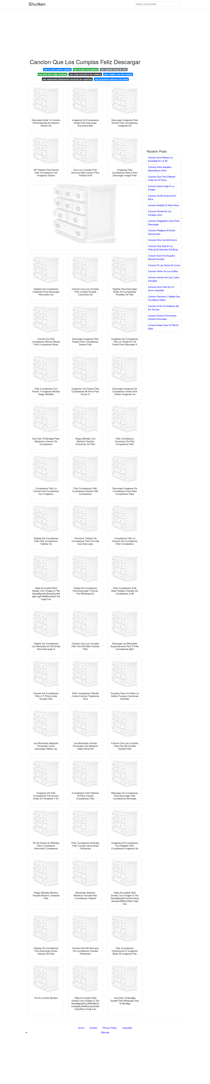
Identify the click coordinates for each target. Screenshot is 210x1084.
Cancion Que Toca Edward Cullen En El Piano (161, 178)
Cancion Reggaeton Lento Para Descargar (163, 222)
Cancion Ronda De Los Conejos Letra (159, 213)
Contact (93, 1027)
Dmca (81, 1027)
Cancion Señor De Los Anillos (163, 271)
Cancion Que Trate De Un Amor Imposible (161, 288)
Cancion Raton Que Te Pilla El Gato (163, 326)
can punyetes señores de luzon (111, 79)
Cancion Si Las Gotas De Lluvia (164, 265)
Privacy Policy (110, 1027)
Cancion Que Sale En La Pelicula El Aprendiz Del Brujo (163, 247)
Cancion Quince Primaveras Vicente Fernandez (162, 317)
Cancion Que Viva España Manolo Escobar (161, 257)
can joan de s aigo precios (53, 74)
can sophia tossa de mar (114, 69)
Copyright (127, 1027)
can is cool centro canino (57, 69)
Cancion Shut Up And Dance (162, 239)
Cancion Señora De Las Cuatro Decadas (163, 279)
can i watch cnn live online (118, 74)
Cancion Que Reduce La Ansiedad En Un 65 (160, 159)
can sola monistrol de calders (85, 74)
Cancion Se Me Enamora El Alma (162, 197)
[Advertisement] (92, 21)
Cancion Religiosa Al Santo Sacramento (161, 232)
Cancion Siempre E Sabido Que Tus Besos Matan (164, 298)
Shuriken (37, 4)
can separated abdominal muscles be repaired (67, 79)
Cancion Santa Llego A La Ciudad (161, 187)
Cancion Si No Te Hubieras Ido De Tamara (163, 307)
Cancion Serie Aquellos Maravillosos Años (159, 168)
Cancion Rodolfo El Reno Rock (163, 205)
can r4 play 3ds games (86, 69)
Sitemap (105, 1032)
